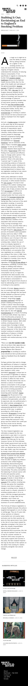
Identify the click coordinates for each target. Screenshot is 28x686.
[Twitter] (23, 6)
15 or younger (9, 457)
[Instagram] (25, 6)
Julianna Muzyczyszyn (10, 643)
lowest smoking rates (8, 217)
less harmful (13, 260)
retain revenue (6, 437)
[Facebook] (20, 6)
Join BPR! (7, 677)
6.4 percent (9, 191)
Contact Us (7, 675)
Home (2, 14)
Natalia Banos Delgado (10, 591)
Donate (6, 679)
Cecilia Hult (4, 30)
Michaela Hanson (8, 618)
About (6, 671)
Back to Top (14, 557)
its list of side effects (18, 262)
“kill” (19, 500)
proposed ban (5, 112)
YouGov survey (13, 122)
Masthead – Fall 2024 (11, 673)
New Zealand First (16, 405)
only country (8, 183)
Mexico (16, 288)
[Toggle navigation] (24, 9)
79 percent (12, 413)
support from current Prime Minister (13, 453)
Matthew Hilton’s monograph (10, 319)
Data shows (18, 230)
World (8, 14)
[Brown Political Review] (9, 8)
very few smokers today (16, 104)
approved (12, 372)
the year (15, 90)
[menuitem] (15, 671)
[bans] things (13, 151)
